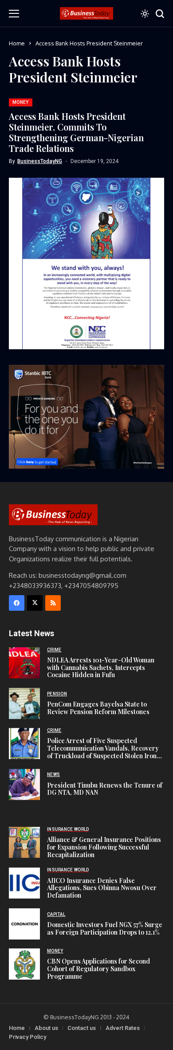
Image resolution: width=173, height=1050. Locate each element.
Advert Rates (123, 1028)
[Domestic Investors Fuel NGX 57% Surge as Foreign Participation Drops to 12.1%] (24, 924)
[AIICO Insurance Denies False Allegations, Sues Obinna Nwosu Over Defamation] (24, 883)
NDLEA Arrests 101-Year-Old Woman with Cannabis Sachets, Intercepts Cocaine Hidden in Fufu (100, 667)
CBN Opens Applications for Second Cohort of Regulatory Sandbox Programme (98, 969)
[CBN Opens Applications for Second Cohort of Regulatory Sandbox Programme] (24, 964)
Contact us (81, 1028)
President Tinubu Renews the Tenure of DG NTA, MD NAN (104, 789)
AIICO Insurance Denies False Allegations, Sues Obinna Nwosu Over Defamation (102, 888)
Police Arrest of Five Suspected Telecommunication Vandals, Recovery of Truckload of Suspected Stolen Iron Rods (103, 751)
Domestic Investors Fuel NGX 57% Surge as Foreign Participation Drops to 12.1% (104, 928)
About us (46, 1028)
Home (17, 43)
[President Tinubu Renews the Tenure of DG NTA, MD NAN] (24, 784)
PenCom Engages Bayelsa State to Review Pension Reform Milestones (98, 708)
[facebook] (16, 603)
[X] (35, 603)
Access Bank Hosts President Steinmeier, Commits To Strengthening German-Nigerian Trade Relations (76, 132)
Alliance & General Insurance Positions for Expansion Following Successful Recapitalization (104, 847)
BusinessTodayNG (39, 161)
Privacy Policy (27, 1037)
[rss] (53, 603)
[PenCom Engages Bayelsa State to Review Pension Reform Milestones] (24, 703)
